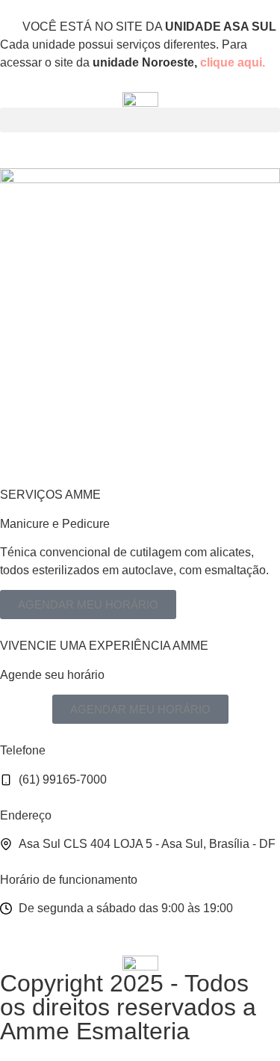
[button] (140, 120)
